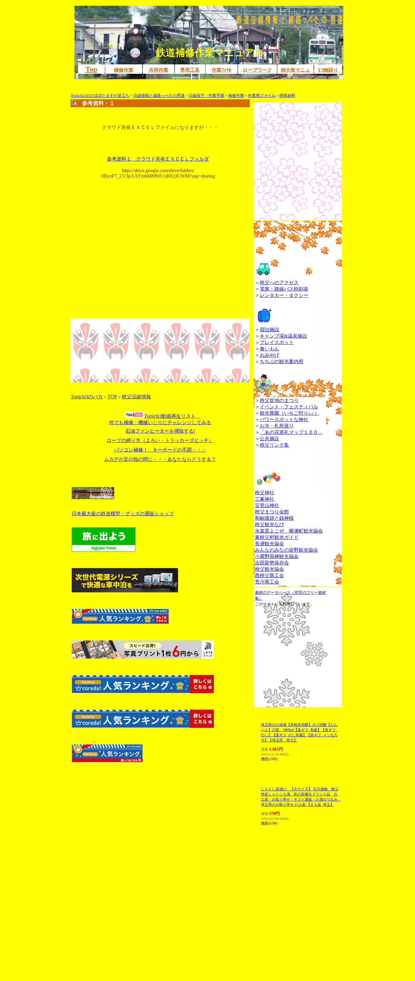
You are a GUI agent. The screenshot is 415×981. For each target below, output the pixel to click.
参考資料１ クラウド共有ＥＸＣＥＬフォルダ (158, 159)
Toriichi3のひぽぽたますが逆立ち (100, 95)
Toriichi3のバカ (87, 396)
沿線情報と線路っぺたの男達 (159, 95)
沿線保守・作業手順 (206, 95)
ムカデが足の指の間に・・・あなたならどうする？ (160, 459)
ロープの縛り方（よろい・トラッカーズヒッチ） (160, 440)
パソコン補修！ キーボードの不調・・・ (160, 449)
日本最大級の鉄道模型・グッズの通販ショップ (123, 513)
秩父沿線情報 (136, 396)
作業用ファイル (262, 95)
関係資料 (287, 95)
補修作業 (236, 95)
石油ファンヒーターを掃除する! (160, 431)
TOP (112, 396)
